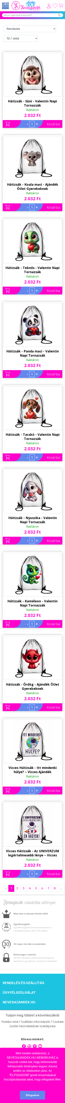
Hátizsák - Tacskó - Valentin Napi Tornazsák (33, 436)
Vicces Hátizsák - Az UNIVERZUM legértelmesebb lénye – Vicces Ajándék (32, 853)
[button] (32, 1084)
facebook (24, 1046)
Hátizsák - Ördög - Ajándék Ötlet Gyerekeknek (32, 686)
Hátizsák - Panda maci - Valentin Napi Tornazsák (32, 353)
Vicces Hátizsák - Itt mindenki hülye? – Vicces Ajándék (32, 769)
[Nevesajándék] (26, 2)
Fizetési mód (9, 1022)
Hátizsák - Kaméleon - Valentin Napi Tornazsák (32, 603)
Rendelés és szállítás (23, 983)
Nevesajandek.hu (19, 1002)
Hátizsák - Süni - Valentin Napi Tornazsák (32, 103)
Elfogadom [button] (32, 1095)
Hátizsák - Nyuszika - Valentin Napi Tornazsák (32, 520)
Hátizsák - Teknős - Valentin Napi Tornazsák (32, 270)
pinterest (35, 1046)
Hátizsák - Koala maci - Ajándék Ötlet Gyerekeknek (32, 186)
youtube (40, 1046)
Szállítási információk (35, 1022)
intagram (29, 1046)
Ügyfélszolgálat (19, 993)
